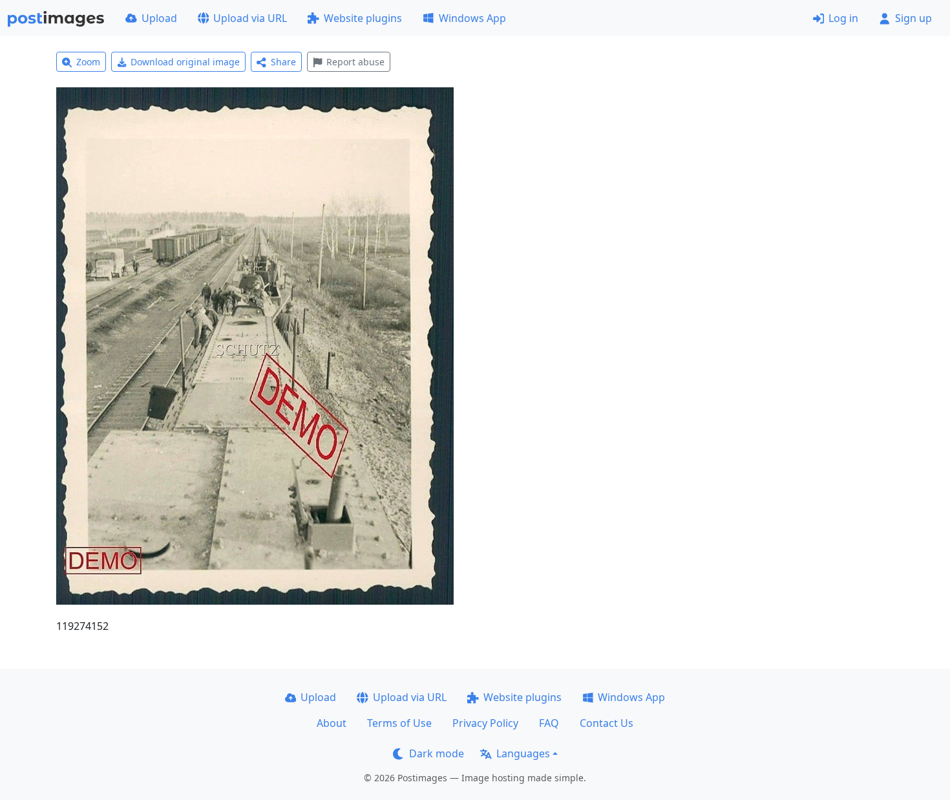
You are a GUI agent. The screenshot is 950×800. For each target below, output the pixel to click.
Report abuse (355, 62)
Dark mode (436, 753)
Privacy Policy (485, 723)
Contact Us (606, 723)
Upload (159, 18)
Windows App (472, 18)
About (331, 723)
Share (283, 62)
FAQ (549, 723)
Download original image (185, 62)
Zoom (88, 62)
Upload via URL (250, 18)
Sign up (913, 18)
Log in (843, 18)
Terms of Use (399, 723)
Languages (523, 753)
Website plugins (363, 18)
